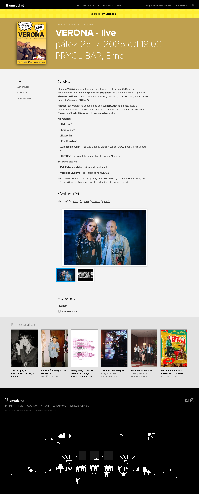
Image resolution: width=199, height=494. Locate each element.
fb (81, 201)
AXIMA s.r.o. (30, 410)
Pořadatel (22, 92)
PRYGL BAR (79, 56)
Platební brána (43, 410)
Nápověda (32, 406)
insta (86, 201)
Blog (119, 5)
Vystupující (23, 87)
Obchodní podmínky (79, 406)
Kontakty (10, 406)
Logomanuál (59, 406)
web (75, 201)
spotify (106, 201)
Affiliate (45, 406)
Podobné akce (24, 98)
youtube (95, 201)
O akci (20, 81)
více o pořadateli (71, 311)
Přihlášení (181, 5)
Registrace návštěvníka (158, 5)
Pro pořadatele (105, 5)
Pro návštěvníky (85, 5)
